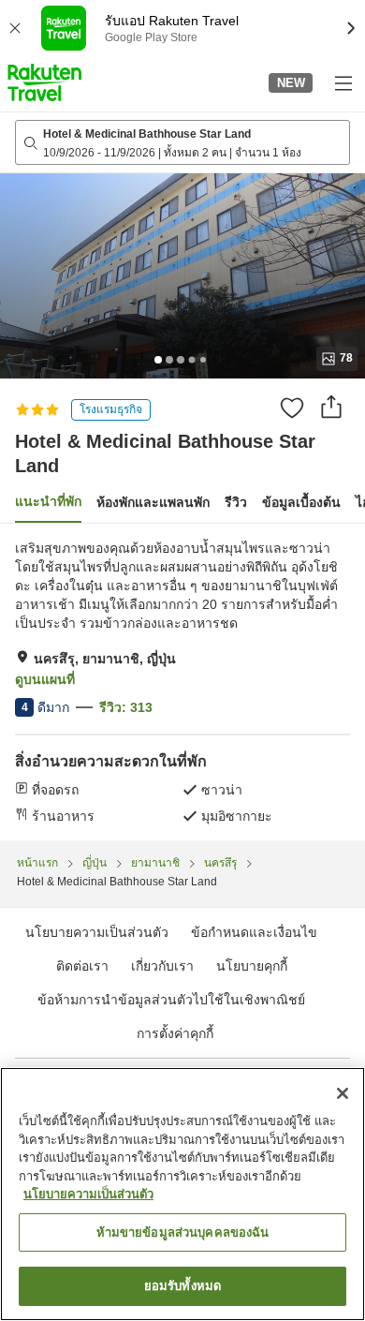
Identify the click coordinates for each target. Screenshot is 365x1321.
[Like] (292, 407)
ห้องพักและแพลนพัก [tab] (153, 502)
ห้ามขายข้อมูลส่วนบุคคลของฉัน (183, 1232)
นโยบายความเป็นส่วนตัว (88, 1194)
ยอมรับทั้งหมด (182, 1286)
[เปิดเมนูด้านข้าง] (343, 82)
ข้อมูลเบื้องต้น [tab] (301, 502)
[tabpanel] (182, 682)
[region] (182, 1194)
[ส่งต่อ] (331, 406)
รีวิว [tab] (236, 502)
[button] (44, 82)
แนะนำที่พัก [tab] (48, 501)
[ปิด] (342, 1093)
